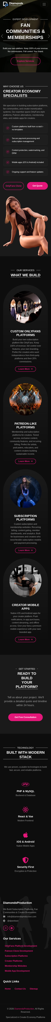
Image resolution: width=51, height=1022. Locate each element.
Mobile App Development (17, 971)
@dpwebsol (12, 921)
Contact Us (20, 989)
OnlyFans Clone (14, 186)
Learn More (24, 369)
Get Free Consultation (25, 717)
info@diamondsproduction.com (21, 916)
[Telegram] (11, 928)
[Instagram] (5, 928)
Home (8, 989)
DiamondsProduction (24, 1009)
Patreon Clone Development (19, 951)
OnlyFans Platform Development (21, 946)
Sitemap (34, 989)
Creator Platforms (13, 961)
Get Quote (37, 186)
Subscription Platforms (16, 956)
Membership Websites (16, 966)
